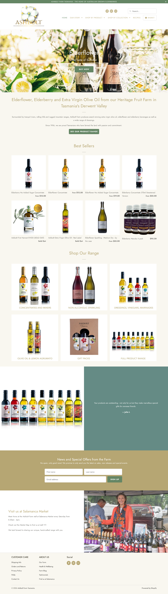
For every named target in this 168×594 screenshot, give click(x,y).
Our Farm (42, 562)
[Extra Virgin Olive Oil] (34, 338)
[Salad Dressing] (133, 288)
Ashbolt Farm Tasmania (26, 588)
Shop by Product (94, 17)
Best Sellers (84, 146)
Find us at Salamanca (46, 579)
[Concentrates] (34, 288)
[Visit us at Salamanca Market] (126, 521)
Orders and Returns (18, 566)
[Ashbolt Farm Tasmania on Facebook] (107, 11)
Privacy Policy (16, 570)
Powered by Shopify (149, 588)
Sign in (122, 11)
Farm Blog (43, 570)
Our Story (75, 17)
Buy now (84, 69)
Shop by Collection (118, 17)
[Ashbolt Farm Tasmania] (28, 16)
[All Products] (133, 338)
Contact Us (15, 579)
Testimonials (43, 575)
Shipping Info (16, 562)
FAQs (13, 575)
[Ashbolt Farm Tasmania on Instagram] (111, 11)
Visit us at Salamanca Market (28, 511)
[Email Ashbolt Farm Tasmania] (115, 11)
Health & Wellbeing (46, 566)
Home (64, 17)
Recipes (136, 17)
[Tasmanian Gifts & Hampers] (84, 338)
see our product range (84, 131)
